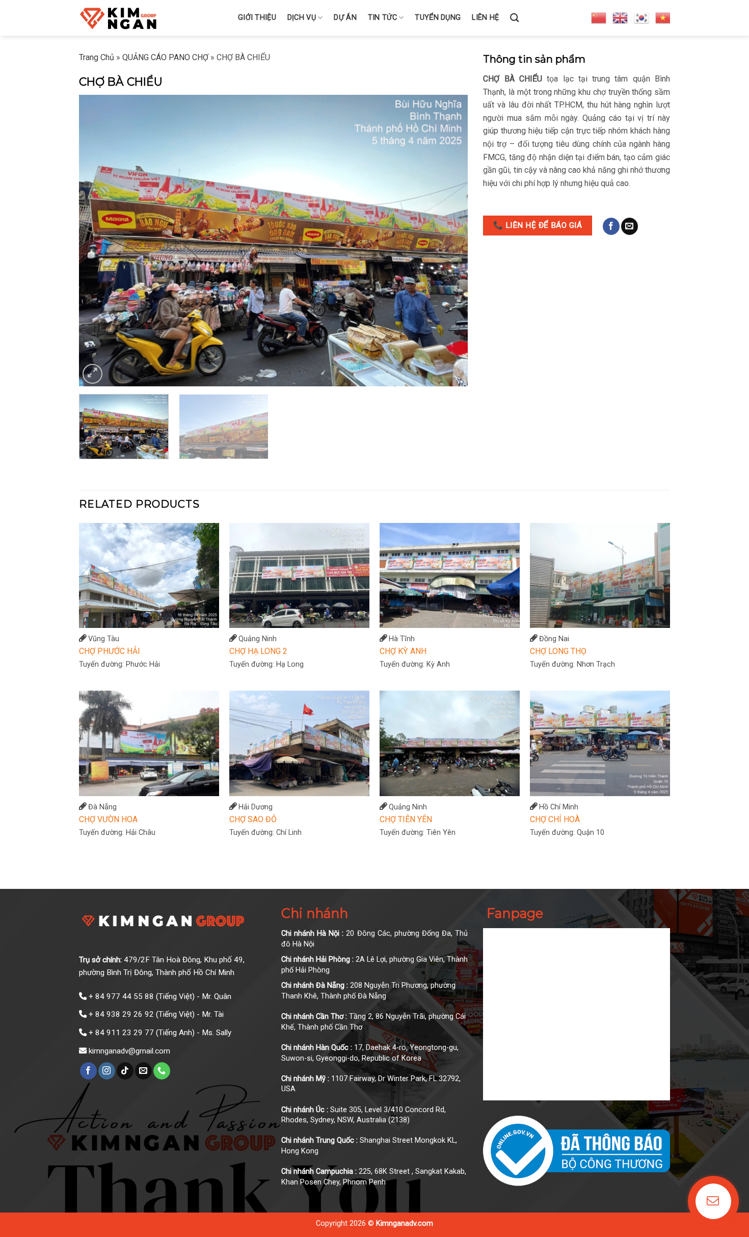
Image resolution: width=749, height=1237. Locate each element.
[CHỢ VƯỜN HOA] (149, 743)
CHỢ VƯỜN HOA (108, 819)
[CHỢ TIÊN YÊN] (450, 743)
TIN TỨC (382, 17)
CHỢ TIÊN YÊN (406, 819)
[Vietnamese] (663, 17)
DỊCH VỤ (301, 17)
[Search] (514, 18)
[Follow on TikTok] (125, 1071)
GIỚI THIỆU (257, 17)
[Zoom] (92, 374)
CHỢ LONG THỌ (558, 651)
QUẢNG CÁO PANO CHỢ (165, 57)
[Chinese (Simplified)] (599, 17)
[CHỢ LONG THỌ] (600, 575)
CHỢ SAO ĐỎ (253, 819)
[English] (620, 17)
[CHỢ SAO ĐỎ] (299, 743)
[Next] (447, 241)
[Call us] (161, 1071)
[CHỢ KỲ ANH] (450, 575)
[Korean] (642, 17)
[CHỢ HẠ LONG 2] (299, 575)
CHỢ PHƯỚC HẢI (109, 651)
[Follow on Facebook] (611, 226)
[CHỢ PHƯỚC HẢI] (149, 575)
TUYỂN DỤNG (438, 17)
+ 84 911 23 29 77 (121, 1032)
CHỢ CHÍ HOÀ (555, 819)
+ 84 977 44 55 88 (121, 996)
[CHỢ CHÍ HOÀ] (600, 743)
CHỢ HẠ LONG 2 (258, 651)
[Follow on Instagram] (106, 1071)
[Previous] (99, 241)
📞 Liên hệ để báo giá (537, 225)
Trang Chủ (96, 57)
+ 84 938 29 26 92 (121, 1014)
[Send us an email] (629, 226)
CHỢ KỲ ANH (403, 651)
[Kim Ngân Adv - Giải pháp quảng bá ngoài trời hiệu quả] (151, 18)
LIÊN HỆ (485, 17)
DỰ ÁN (345, 17)
